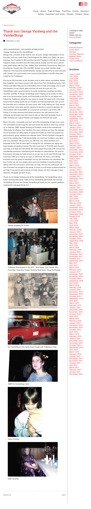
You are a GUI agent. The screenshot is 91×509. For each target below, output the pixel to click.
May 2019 (73, 223)
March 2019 (74, 227)
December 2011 (75, 358)
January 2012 (75, 356)
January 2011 (74, 372)
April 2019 (73, 225)
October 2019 (75, 212)
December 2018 (76, 234)
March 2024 (74, 123)
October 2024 (75, 116)
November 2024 (76, 114)
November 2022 (76, 152)
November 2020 (76, 192)
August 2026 (74, 74)
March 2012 (74, 352)
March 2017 (74, 267)
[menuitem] (35, 11)
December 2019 (76, 207)
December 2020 (76, 190)
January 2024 (75, 127)
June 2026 (73, 79)
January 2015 (75, 307)
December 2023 (76, 130)
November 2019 (76, 210)
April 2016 (73, 283)
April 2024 (73, 121)
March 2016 (74, 285)
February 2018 (75, 250)
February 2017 (75, 270)
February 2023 (75, 145)
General (72, 52)
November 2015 (76, 294)
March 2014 (74, 318)
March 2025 (74, 105)
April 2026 (73, 83)
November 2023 (76, 132)
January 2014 (75, 323)
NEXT (64, 495)
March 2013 (74, 334)
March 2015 (74, 303)
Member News (75, 56)
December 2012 (76, 341)
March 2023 (74, 143)
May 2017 (73, 263)
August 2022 (74, 158)
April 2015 (73, 301)
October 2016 (75, 278)
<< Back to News (8, 25)
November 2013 (76, 327)
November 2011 (75, 361)
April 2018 (73, 245)
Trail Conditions (75, 61)
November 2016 (76, 276)
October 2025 (75, 96)
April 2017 (73, 265)
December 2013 (76, 325)
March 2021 (74, 183)
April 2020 (73, 198)
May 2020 (73, 196)
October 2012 (75, 345)
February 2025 (75, 107)
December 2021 (76, 172)
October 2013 (75, 330)
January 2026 (75, 90)
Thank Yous (74, 58)
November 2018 (76, 236)
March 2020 (74, 201)
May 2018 (73, 243)
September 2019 (76, 214)
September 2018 (76, 241)
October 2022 (75, 154)
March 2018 (74, 247)
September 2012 (76, 347)
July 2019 (73, 218)
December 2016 (76, 274)
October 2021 (75, 176)
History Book (74, 37)
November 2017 (76, 256)
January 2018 (75, 252)
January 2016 (75, 290)
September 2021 (76, 178)
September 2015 (76, 298)
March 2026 (74, 85)
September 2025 (76, 99)
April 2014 (73, 316)
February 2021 (75, 185)
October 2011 (74, 363)
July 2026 (73, 76)
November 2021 (76, 174)
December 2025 (76, 92)
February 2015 (75, 305)
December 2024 (76, 112)
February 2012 (75, 354)
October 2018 (75, 238)
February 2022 (75, 167)
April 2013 (73, 332)
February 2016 (75, 287)
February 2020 (75, 203)
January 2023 (75, 147)
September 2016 (76, 281)
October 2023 (75, 134)
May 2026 (73, 81)
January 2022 (75, 170)
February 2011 (75, 370)
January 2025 (75, 110)
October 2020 (75, 194)
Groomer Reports (76, 54)
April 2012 (73, 350)
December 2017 (75, 254)
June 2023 (73, 138)
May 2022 (73, 161)
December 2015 (76, 292)
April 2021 (73, 181)
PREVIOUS (7, 495)
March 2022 (74, 165)
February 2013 (75, 336)
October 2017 (75, 258)
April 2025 (73, 103)
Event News (74, 50)
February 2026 (75, 87)
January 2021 (75, 187)
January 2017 (74, 272)
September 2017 (76, 261)
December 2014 (76, 310)
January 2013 (75, 338)
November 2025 (76, 94)
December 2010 (76, 374)
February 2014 (75, 321)
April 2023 (73, 141)
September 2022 (76, 156)
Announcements (76, 47)
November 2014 (76, 312)
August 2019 (74, 216)
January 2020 (75, 205)
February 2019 (75, 230)
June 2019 (73, 221)
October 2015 (75, 296)
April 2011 (73, 365)
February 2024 (75, 125)
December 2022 (76, 150)
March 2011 (74, 367)
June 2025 (73, 101)
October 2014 (75, 314)
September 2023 (76, 136)
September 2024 (76, 119)
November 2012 (76, 343)
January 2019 (75, 232)
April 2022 (73, 163)
